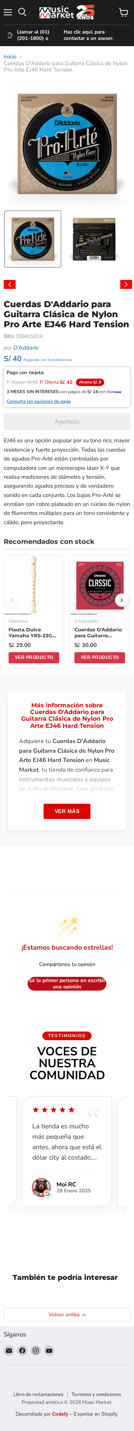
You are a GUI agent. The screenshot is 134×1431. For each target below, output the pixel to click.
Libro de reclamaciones (38, 1394)
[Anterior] (12, 600)
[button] (33, 239)
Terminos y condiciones (96, 1394)
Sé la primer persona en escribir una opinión (67, 984)
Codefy (61, 1413)
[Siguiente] (121, 600)
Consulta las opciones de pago (39, 401)
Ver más (67, 811)
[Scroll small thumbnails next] (126, 284)
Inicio (10, 57)
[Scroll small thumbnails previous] (10, 284)
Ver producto (34, 657)
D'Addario (25, 347)
